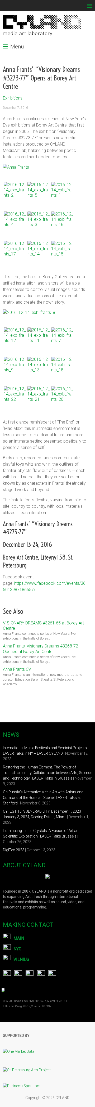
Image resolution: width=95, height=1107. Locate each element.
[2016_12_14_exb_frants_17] (15, 252)
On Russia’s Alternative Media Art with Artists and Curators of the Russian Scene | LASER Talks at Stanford (43, 797)
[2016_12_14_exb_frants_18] (62, 368)
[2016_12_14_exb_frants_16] (62, 223)
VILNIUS (21, 959)
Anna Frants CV (17, 669)
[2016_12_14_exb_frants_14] (38, 252)
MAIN (18, 938)
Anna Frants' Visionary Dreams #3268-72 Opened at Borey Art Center (40, 649)
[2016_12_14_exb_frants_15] (62, 252)
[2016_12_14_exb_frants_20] (62, 397)
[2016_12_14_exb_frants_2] (15, 193)
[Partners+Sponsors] (21, 1082)
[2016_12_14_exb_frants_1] (62, 193)
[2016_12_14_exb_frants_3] (38, 223)
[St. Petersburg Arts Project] (29, 1063)
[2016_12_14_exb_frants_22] (15, 397)
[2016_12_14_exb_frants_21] (38, 397)
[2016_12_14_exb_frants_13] (38, 368)
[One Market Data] (21, 1045)
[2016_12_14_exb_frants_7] (62, 338)
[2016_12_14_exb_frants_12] (15, 338)
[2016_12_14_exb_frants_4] (15, 223)
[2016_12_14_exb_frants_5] (38, 193)
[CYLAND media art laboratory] (42, 17)
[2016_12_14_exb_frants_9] (15, 368)
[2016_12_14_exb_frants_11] (38, 338)
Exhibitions (12, 98)
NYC (17, 948)
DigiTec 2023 (13, 850)
